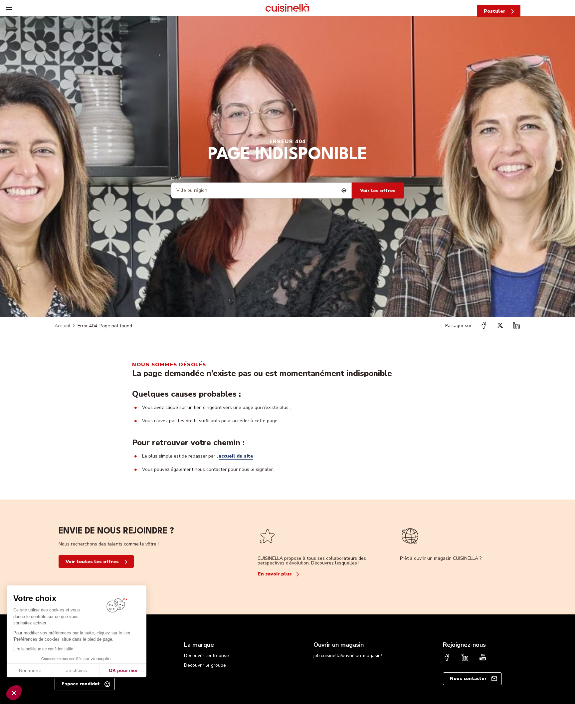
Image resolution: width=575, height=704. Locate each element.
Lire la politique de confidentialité (43, 649)
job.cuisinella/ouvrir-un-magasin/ (347, 655)
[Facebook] (447, 658)
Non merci (30, 670)
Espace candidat (81, 684)
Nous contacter (468, 678)
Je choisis (76, 670)
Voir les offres (378, 190)
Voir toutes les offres (92, 561)
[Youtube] (483, 658)
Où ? (176, 179)
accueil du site (236, 456)
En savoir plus (275, 574)
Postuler (494, 11)
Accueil (62, 326)
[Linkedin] (465, 658)
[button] (14, 693)
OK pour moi (123, 670)
